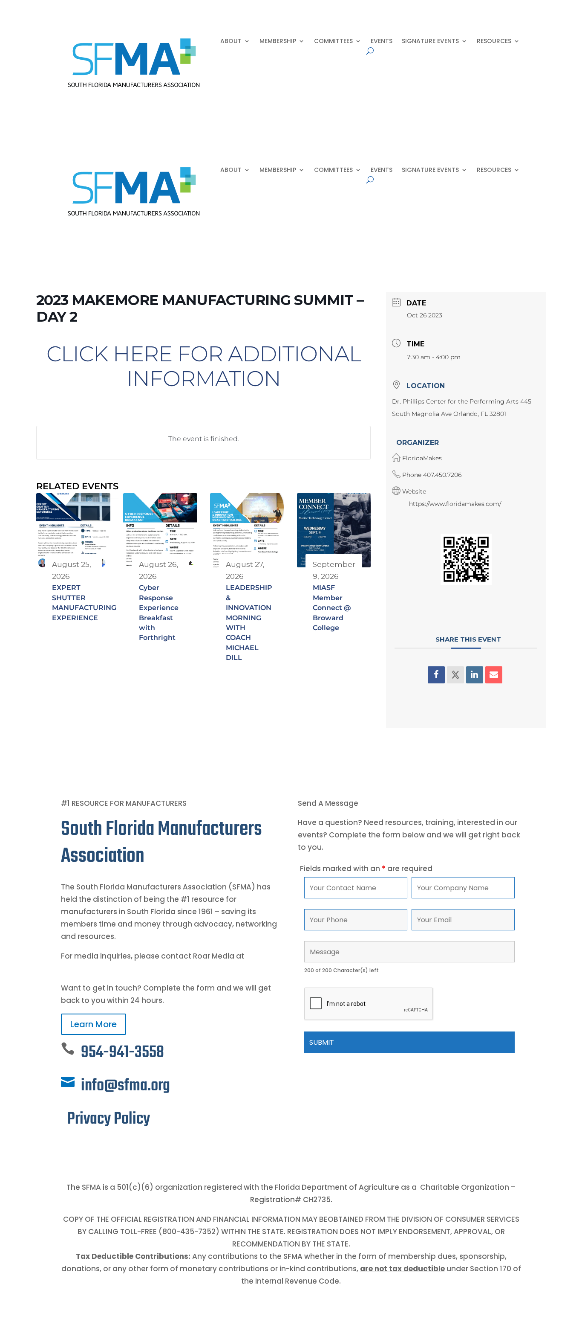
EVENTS (381, 41)
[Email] (493, 674)
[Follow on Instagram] (102, 1148)
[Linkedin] (474, 674)
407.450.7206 (442, 475)
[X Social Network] (455, 674)
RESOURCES (494, 41)
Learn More (93, 1024)
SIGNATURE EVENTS (430, 41)
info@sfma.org (125, 1086)
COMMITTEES (333, 41)
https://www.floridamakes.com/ (455, 504)
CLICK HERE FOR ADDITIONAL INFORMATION (203, 366)
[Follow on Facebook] (68, 1148)
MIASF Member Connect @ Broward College (332, 608)
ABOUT (231, 41)
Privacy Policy (108, 1119)
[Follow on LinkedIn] (85, 1148)
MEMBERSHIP (277, 41)
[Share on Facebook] (436, 674)
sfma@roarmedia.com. (104, 968)
